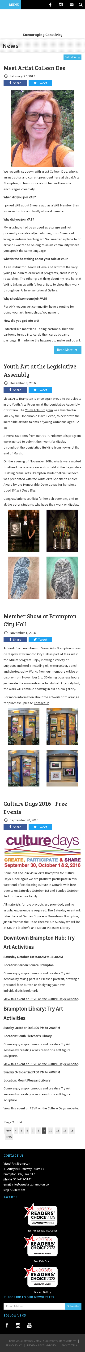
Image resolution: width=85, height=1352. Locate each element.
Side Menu (71, 57)
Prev (8, 1130)
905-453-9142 (22, 1179)
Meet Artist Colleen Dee (34, 68)
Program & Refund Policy (41, 1345)
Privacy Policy (14, 1345)
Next (9, 1136)
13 (71, 1130)
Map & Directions (14, 1190)
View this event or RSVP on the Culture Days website (41, 999)
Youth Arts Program (39, 410)
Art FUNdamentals (55, 436)
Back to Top (68, 1345)
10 (50, 1130)
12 (64, 1130)
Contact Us (41, 703)
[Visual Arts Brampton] (42, 20)
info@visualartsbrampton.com (31, 1184)
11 (57, 1130)
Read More (65, 350)
